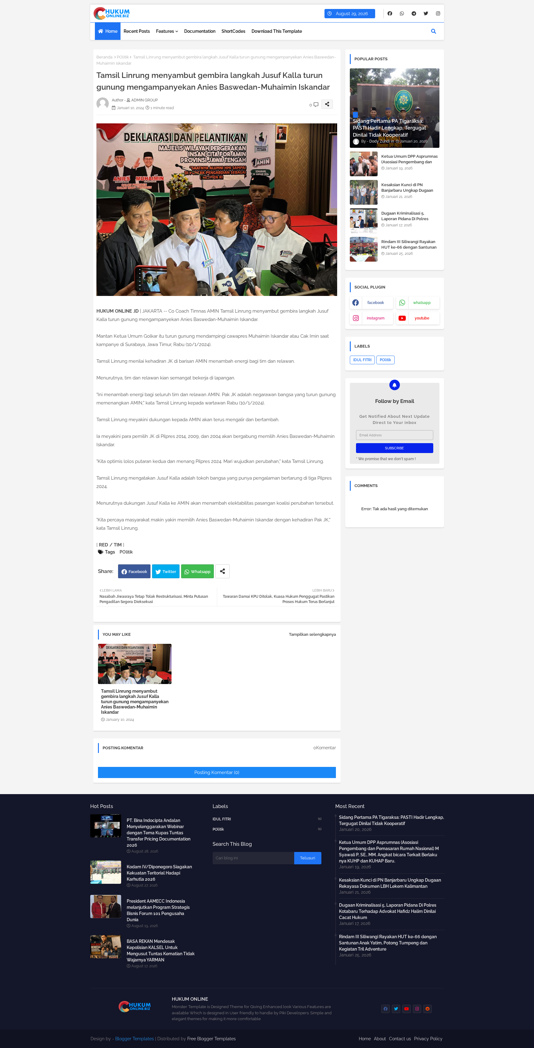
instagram (375, 318)
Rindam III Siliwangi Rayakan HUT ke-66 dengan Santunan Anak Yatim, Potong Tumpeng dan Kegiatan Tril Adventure (409, 250)
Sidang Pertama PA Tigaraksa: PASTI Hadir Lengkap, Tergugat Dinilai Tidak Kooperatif (391, 820)
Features (165, 31)
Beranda (104, 57)
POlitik (123, 57)
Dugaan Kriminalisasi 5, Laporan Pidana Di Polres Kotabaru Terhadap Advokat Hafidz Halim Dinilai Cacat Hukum (387, 911)
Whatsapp (200, 571)
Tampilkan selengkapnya (312, 634)
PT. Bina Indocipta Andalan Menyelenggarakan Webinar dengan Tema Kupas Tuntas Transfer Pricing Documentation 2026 (158, 833)
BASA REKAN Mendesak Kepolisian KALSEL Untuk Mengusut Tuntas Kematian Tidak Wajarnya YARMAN (161, 950)
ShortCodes (233, 31)
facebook (375, 303)
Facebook (138, 571)
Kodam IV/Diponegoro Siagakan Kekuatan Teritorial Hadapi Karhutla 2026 (159, 873)
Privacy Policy (428, 1038)
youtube (422, 318)
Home (111, 31)
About (380, 1038)
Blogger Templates (134, 1038)
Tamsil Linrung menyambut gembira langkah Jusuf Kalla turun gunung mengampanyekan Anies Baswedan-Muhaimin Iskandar (134, 702)
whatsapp (422, 303)
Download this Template (277, 31)
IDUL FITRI (362, 360)
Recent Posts (137, 31)
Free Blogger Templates (211, 1038)
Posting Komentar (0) (216, 772)
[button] (433, 31)
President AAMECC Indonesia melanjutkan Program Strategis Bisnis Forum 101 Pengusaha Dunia (158, 910)
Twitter (169, 571)
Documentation (199, 31)
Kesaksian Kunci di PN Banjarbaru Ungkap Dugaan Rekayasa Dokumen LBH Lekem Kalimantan (407, 193)
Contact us (400, 1038)
